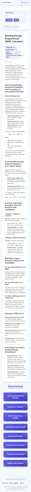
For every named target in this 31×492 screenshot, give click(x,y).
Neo (14, 47)
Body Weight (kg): (9, 12)
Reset (16, 20)
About (10, 483)
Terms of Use (5, 483)
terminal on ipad (21, 489)
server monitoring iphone (12, 489)
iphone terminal (23, 486)
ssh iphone (17, 486)
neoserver (13, 486)
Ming (15, 49)
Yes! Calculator (12, 479)
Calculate (9, 20)
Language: (15, 483)
